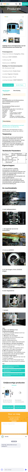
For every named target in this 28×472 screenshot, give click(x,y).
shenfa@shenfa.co (6, 0)
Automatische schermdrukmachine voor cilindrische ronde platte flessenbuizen (8, 401)
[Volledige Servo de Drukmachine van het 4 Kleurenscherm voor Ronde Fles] (14, 26)
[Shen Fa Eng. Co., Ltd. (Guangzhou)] (6, 4)
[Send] (26, 469)
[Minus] (26, 437)
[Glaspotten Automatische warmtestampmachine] (20, 393)
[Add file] (2, 469)
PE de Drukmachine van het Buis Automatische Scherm (11, 366)
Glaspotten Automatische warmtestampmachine (20, 401)
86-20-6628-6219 (23, 0)
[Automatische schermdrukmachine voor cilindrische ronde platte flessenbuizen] (8, 393)
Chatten (25, 4)
